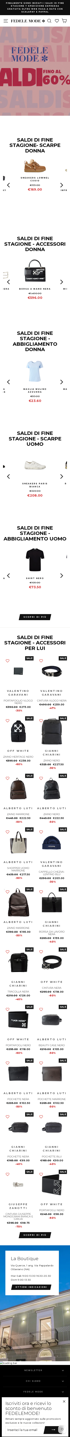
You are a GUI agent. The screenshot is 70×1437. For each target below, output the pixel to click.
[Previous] (9, 185)
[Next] (61, 185)
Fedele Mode (33, 1392)
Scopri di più (35, 1235)
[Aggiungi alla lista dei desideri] (7, 660)
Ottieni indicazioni (31, 1287)
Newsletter (33, 1370)
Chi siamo (33, 1381)
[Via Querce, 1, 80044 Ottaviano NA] (35, 1303)
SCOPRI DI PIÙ (35, 617)
